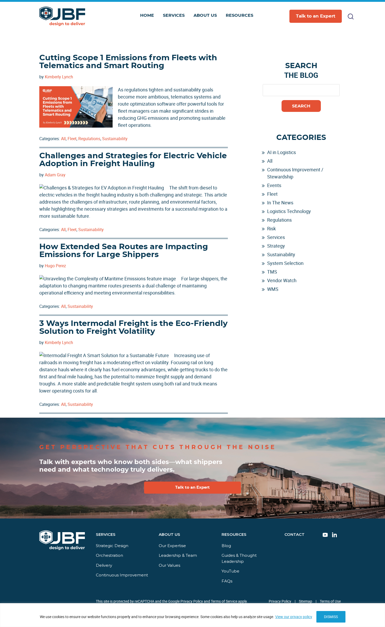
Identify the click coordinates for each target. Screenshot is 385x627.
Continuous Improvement (122, 575)
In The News (280, 202)
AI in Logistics (281, 152)
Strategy (276, 246)
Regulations (89, 138)
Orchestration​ (109, 555)
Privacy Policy (280, 601)
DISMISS (331, 616)
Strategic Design (112, 545)
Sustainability (115, 138)
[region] (192, 615)
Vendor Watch (281, 280)
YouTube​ (230, 571)
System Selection (285, 263)
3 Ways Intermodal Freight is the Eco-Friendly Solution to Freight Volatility (133, 327)
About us (169, 534)
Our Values (169, 565)
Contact (294, 534)
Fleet (72, 138)
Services (276, 237)
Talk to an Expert (315, 16)
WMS (272, 289)
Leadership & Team (178, 555)
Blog (226, 545)
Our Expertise (172, 545)
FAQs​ (227, 581)
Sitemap (305, 601)
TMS (272, 272)
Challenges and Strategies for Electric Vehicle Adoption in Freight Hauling (133, 160)
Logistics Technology (289, 211)
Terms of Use (330, 601)
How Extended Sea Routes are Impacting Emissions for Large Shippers (123, 251)
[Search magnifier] (336, 40)
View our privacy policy (293, 616)
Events (274, 185)
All (63, 138)
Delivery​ (104, 565)
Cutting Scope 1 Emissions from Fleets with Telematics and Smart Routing (128, 62)
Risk (271, 228)
